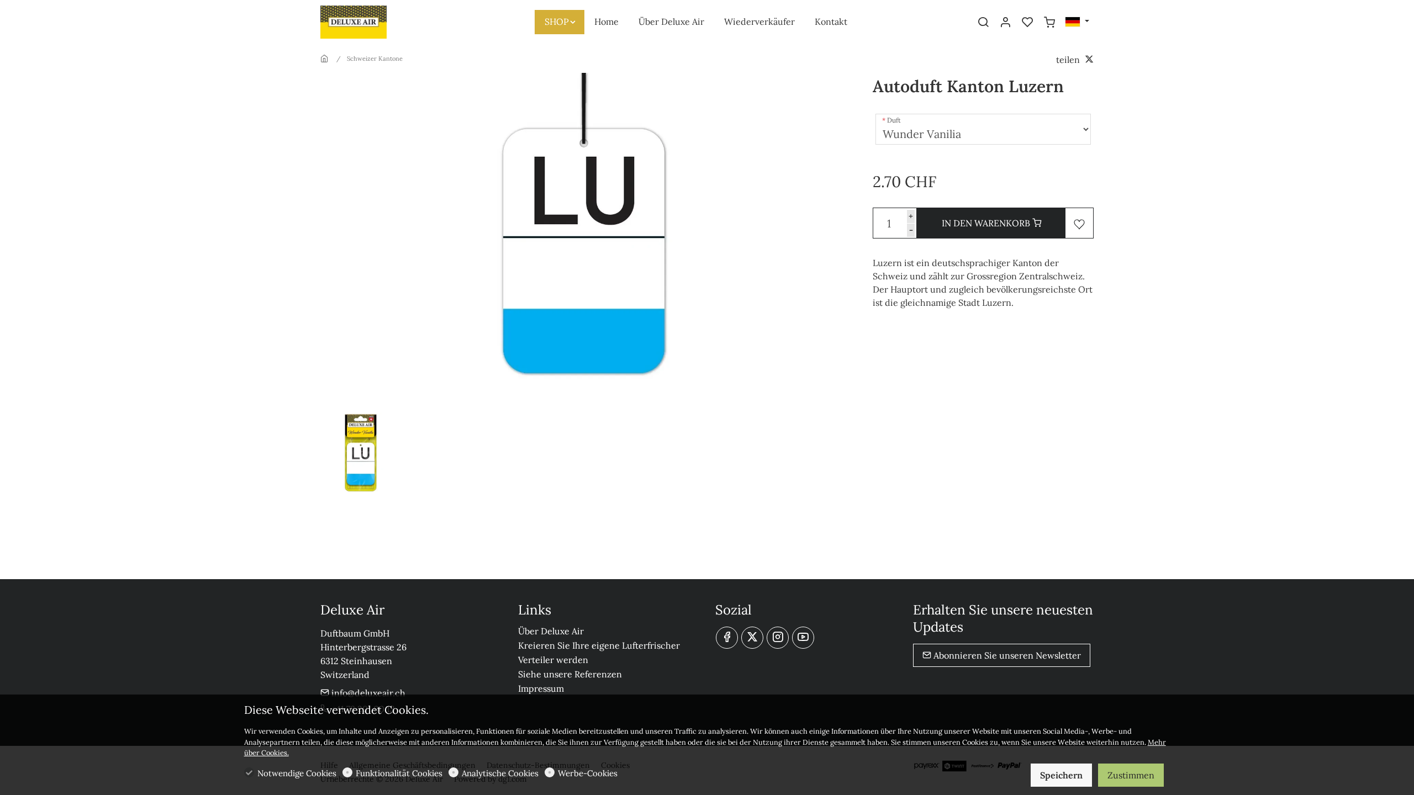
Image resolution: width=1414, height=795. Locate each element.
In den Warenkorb (987, 223)
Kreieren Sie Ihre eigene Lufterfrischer (599, 645)
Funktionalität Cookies (399, 773)
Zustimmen (1130, 775)
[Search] (983, 22)
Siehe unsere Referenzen (570, 674)
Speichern (1061, 775)
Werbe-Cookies (588, 773)
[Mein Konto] (1005, 22)
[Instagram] (778, 638)
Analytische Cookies (500, 773)
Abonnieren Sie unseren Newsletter (1006, 655)
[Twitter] (752, 638)
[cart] (1049, 22)
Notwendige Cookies (296, 773)
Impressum (541, 688)
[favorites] (1027, 22)
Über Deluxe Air (551, 631)
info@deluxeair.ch (367, 692)
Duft (894, 120)
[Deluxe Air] (367, 20)
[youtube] (803, 638)
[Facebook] (727, 638)
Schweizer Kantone (375, 58)
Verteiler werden (553, 659)
